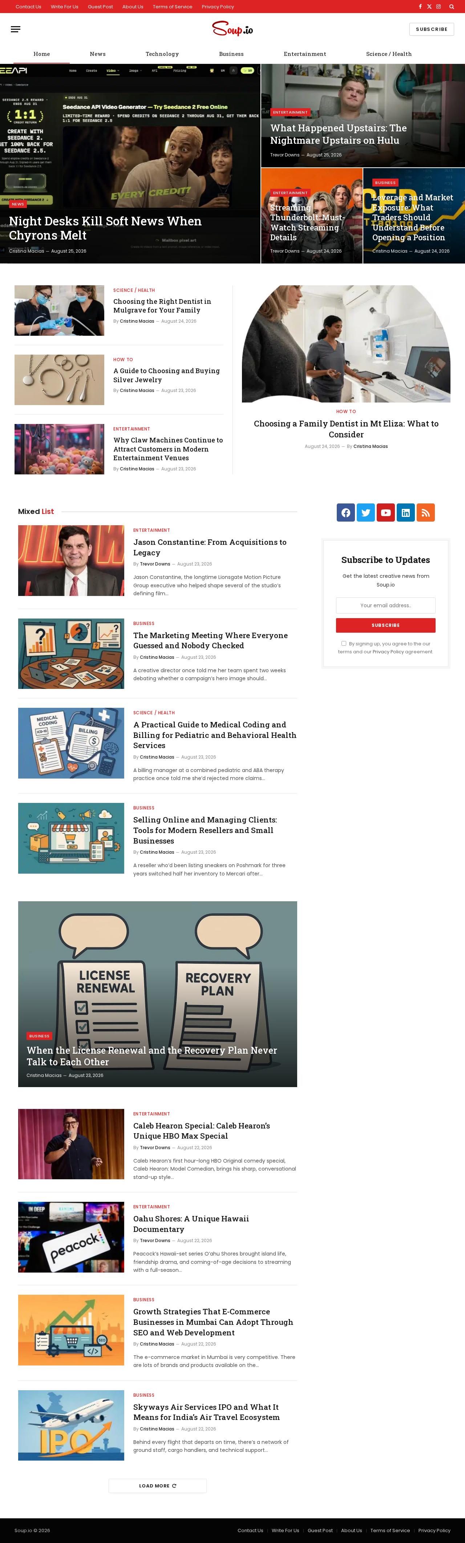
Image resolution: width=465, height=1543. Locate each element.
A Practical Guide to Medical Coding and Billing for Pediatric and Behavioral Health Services (215, 734)
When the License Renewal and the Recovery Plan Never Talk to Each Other (152, 1056)
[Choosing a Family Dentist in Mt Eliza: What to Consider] (346, 344)
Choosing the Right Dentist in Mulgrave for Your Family (162, 305)
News (98, 53)
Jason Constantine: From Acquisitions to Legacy (210, 547)
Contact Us (28, 6)
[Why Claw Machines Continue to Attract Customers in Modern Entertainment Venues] (59, 449)
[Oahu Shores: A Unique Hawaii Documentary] (71, 1237)
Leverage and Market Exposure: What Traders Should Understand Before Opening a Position (412, 217)
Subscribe (432, 29)
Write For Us (64, 6)
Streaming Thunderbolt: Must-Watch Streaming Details (307, 223)
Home (41, 53)
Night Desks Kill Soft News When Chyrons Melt (105, 228)
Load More (154, 1485)
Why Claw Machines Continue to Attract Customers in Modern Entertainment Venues (168, 449)
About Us (132, 6)
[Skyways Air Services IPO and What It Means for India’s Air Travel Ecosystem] (71, 1425)
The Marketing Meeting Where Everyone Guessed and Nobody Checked (210, 640)
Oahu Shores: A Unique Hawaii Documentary (191, 1223)
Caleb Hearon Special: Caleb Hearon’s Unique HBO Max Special (201, 1130)
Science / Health (389, 53)
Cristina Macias (26, 251)
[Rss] (426, 512)
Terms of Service (173, 6)
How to (123, 359)
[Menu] (15, 29)
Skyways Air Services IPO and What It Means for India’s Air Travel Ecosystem (206, 1412)
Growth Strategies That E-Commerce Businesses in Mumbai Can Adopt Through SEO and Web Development (213, 1321)
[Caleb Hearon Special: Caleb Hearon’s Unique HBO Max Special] (71, 1144)
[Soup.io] (232, 29)
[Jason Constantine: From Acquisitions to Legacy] (71, 560)
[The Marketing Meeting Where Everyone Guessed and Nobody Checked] (71, 654)
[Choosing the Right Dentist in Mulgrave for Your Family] (59, 310)
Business (231, 53)
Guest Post (100, 6)
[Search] (451, 6)
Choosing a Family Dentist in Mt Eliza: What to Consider (346, 429)
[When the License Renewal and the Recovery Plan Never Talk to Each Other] (157, 994)
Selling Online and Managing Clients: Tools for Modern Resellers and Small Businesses (205, 830)
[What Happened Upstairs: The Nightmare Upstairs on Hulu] (363, 115)
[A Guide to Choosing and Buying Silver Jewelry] (59, 380)
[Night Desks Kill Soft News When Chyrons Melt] (130, 164)
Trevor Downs (285, 155)
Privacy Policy (218, 6)
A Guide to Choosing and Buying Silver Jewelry (166, 375)
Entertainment (305, 53)
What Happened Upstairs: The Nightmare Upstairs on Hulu (338, 134)
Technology (162, 53)
